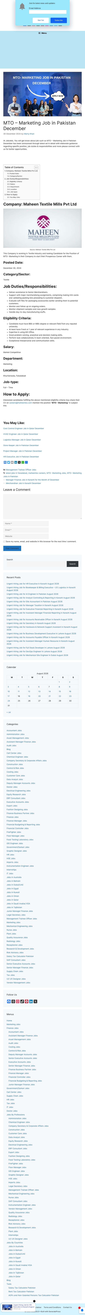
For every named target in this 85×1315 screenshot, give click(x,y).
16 (70, 691)
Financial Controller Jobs (18, 828)
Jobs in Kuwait (13, 892)
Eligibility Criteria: (16, 181)
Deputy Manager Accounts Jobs (21, 783)
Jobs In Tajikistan (14, 907)
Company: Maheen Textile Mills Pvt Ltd (22, 171)
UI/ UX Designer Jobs (16, 979)
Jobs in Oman (13, 896)
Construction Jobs (15, 764)
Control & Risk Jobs (15, 768)
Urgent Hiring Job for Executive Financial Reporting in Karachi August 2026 (40, 609)
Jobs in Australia (14, 877)
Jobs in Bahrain (13, 881)
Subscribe (59, 20)
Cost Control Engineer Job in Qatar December (23, 428)
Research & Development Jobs (20, 949)
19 (29, 696)
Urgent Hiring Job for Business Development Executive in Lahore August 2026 (41, 633)
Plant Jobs (11, 934)
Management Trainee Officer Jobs (21, 470)
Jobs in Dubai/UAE (15, 885)
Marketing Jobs (13, 922)
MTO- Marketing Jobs (56, 473)
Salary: (12, 184)
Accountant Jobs (14, 730)
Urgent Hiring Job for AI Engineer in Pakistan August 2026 (32, 594)
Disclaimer (37, 1307)
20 (39, 696)
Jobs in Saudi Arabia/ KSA (18, 903)
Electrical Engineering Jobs (18, 791)
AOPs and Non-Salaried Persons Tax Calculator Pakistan (34, 1295)
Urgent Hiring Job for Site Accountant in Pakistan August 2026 (34, 601)
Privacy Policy (25, 1307)
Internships (11, 870)
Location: (13, 189)
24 (9, 701)
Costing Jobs (12, 772)
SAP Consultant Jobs (16, 960)
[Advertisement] (42, 51)
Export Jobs (12, 806)
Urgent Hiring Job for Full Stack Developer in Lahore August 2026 (36, 648)
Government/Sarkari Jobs (18, 847)
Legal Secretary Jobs (16, 915)
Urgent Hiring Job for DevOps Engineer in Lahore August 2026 (34, 651)
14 (50, 691)
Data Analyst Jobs (15, 779)
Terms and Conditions (52, 1307)
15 (60, 691)
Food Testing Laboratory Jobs (20, 840)
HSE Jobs (11, 858)
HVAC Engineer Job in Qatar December (20, 434)
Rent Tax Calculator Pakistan (21, 1291)
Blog (9, 749)
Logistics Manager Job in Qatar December (22, 440)
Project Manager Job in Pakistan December (22, 451)
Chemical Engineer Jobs (17, 757)
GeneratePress (55, 1311)
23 (70, 696)
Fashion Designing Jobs (17, 809)
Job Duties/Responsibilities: (17, 179)
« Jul (9, 712)
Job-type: (13, 192)
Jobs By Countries (15, 1243)
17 (9, 696)
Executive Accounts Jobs (18, 802)
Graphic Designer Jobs (17, 851)
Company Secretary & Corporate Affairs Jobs (27, 760)
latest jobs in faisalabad (16, 473)
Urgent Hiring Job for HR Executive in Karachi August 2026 (33, 584)
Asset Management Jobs (18, 738)
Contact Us (67, 1307)
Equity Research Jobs (16, 794)
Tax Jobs (11, 975)
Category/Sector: (16, 176)
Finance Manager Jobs (17, 821)
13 (39, 691)
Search (10, 559)
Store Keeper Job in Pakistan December (21, 445)
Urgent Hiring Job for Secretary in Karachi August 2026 (31, 623)
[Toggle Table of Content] (35, 167)
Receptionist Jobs (14, 945)
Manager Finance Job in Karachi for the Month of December (32, 480)
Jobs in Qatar (13, 900)
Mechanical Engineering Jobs (20, 926)
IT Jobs (10, 873)
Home (9, 1020)
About (15, 1307)
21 (50, 696)
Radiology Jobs (13, 941)
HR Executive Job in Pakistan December (21, 457)
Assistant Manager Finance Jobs (21, 742)
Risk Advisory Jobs (15, 952)
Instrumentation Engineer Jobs (20, 866)
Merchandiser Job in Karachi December (23, 483)
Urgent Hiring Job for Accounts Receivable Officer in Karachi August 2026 (39, 619)
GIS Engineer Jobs (15, 843)
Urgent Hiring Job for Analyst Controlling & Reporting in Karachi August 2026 (41, 598)
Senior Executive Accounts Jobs (21, 964)
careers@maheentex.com (20, 403)
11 (19, 691)
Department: (14, 187)
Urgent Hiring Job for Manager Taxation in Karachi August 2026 (35, 605)
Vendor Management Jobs (18, 983)
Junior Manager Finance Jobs (20, 911)
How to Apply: (12, 194)
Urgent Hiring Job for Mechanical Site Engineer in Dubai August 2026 (37, 655)
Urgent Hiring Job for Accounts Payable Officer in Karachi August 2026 (38, 637)
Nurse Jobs (12, 930)
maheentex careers (36, 473)
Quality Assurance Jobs (17, 937)
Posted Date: (14, 173)
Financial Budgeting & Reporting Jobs (23, 824)
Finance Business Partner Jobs (20, 813)
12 (29, 691)
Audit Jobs (11, 745)
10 (9, 691)
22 (60, 696)
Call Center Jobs (14, 753)
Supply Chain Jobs (15, 971)
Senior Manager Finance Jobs (20, 967)
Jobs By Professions (16, 1115)
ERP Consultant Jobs (16, 798)
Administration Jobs (15, 734)
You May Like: (15, 197)
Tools (9, 1284)
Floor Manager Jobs (15, 836)
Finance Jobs (12, 817)
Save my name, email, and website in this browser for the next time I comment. (41, 541)
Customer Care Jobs (16, 776)
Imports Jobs (12, 862)
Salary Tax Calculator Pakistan (20, 956)
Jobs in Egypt (13, 888)
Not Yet (41, 20)
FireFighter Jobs (14, 832)
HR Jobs (10, 855)
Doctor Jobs (12, 787)
